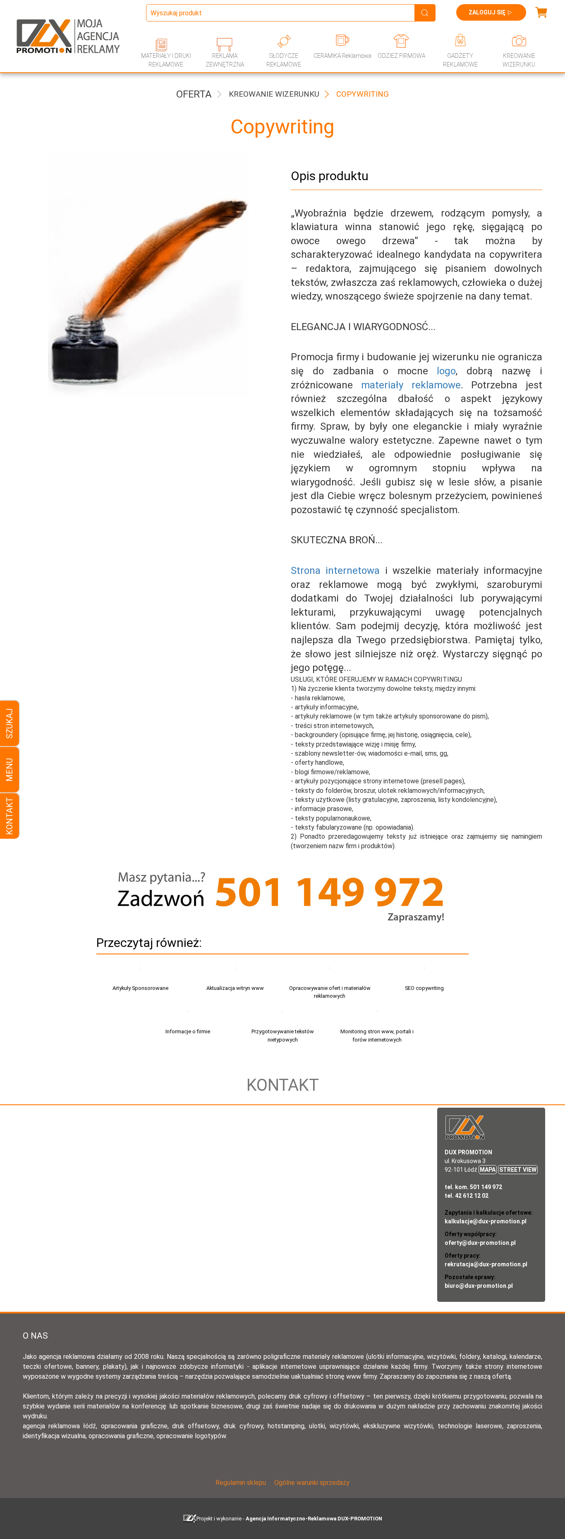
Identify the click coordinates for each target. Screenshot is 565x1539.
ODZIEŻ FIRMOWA (401, 55)
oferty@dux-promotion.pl (480, 1242)
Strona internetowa (338, 570)
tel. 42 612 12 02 (466, 1195)
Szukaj (9, 723)
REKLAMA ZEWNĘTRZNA (225, 60)
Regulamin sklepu (240, 1483)
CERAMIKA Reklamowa (342, 55)
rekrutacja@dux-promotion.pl (486, 1264)
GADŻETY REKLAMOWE (460, 60)
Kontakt (9, 816)
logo (446, 371)
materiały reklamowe (411, 385)
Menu (9, 769)
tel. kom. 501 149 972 (473, 1187)
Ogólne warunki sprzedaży (312, 1483)
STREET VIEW (517, 1169)
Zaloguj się (487, 12)
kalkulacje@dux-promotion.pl (486, 1221)
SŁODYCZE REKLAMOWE (283, 60)
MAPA (488, 1169)
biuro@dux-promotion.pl (479, 1285)
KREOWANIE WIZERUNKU (519, 60)
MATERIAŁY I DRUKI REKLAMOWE (166, 60)
